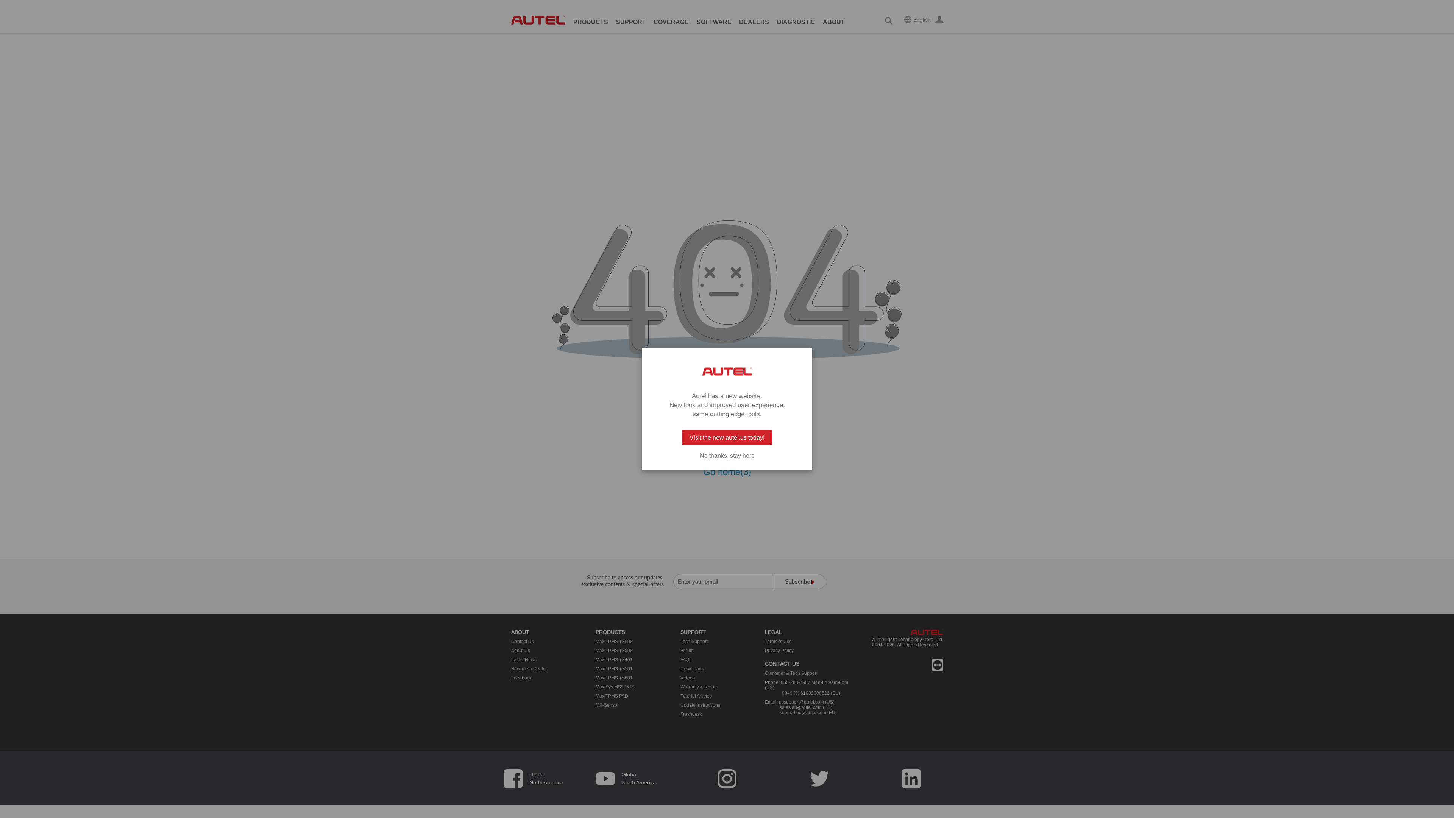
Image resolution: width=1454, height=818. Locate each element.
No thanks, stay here (727, 456)
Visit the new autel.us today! (727, 437)
